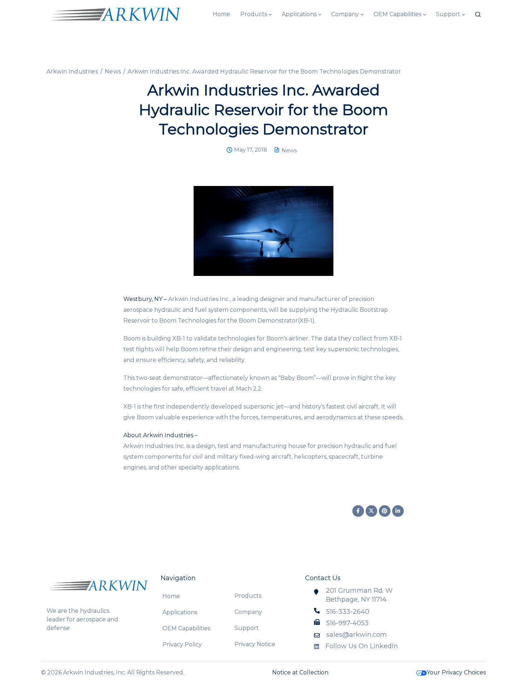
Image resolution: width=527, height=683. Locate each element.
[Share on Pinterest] (384, 511)
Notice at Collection (300, 672)
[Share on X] (371, 511)
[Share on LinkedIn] (398, 511)
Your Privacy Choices (456, 672)
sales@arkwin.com (356, 635)
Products (253, 14)
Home (221, 14)
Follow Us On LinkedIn (362, 646)
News (289, 150)
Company (345, 14)
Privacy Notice (254, 644)
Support (448, 14)
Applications (299, 14)
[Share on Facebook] (358, 511)
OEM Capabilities (397, 14)
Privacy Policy (182, 644)
